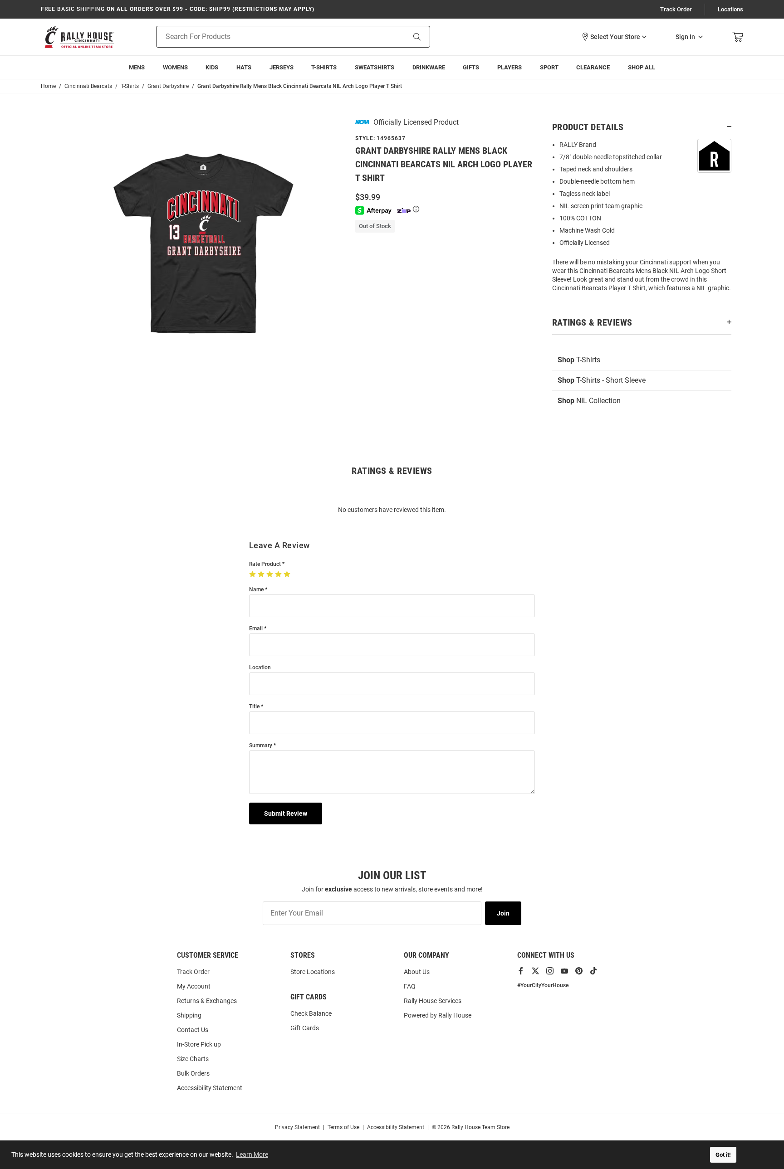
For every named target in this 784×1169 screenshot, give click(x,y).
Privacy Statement (297, 1127)
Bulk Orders (193, 1073)
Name (256, 590)
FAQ (410, 986)
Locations (730, 9)
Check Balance (311, 1013)
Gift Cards (304, 1028)
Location (260, 668)
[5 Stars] (288, 574)
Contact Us (192, 1029)
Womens (175, 67)
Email (256, 629)
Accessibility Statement (209, 1087)
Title (254, 707)
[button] (614, 37)
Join (503, 913)
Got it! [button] (723, 1154)
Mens (137, 67)
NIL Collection (589, 400)
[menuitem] (509, 67)
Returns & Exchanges (207, 1000)
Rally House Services (432, 1000)
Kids (212, 67)
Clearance (593, 67)
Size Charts (193, 1058)
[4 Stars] (279, 574)
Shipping (189, 1015)
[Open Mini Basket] (737, 37)
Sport (549, 67)
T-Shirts (324, 67)
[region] (641, 219)
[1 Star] (253, 574)
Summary (260, 746)
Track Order (676, 9)
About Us (417, 971)
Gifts (471, 67)
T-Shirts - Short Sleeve (602, 380)
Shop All (641, 67)
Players (509, 67)
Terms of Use (343, 1127)
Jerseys (282, 67)
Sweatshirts (374, 67)
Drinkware (428, 67)
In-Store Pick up (199, 1044)
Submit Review (285, 813)
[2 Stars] (262, 574)
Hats (243, 67)
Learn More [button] (252, 1154)
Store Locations (312, 971)
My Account (194, 986)
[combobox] (269, 36)
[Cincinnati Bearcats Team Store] (79, 36)
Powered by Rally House (437, 1015)
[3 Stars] (270, 574)
